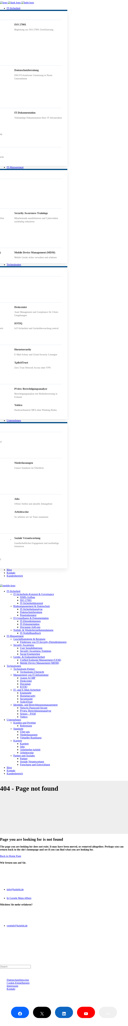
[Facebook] (20, 1012)
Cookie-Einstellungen (18, 982)
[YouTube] (86, 1012)
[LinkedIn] (64, 1012)
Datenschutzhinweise (18, 980)
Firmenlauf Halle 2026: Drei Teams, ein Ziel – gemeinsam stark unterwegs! (39, 950)
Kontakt (11, 988)
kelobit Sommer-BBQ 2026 (14, 947)
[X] (42, 1012)
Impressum (12, 985)
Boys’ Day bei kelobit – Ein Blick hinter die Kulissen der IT (31, 953)
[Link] (108, 1012)
